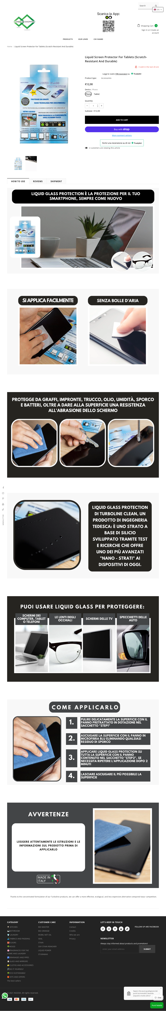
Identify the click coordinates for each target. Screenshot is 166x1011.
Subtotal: (89, 111)
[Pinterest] (115, 929)
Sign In (145, 30)
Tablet (96, 94)
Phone (88, 94)
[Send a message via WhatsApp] (4, 995)
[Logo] (69, 21)
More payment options (122, 135)
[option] (44, 104)
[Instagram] (109, 929)
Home (9, 46)
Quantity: (89, 101)
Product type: (91, 78)
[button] (158, 9)
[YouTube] (121, 929)
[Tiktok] (127, 929)
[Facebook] (103, 929)
